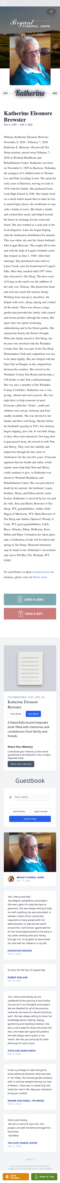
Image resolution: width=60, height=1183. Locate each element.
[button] (30, 852)
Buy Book (33, 713)
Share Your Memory (21, 763)
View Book (15, 713)
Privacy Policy (21, 1168)
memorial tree (42, 572)
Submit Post (30, 818)
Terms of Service (38, 1168)
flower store (40, 577)
